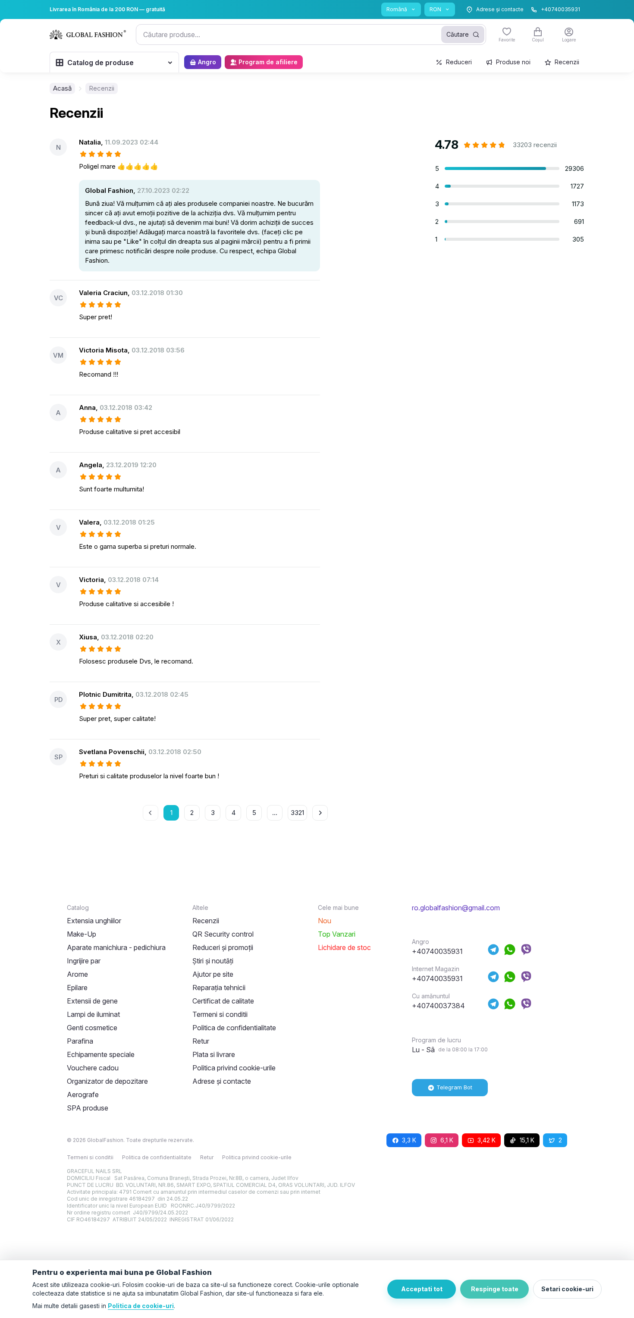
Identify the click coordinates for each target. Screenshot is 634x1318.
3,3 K (409, 1140)
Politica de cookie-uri (141, 1305)
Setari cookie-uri (567, 1289)
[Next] (320, 813)
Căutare (457, 34)
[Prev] (150, 813)
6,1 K (446, 1140)
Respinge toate (494, 1289)
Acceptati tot (422, 1289)
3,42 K (486, 1140)
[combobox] (311, 34)
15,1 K (527, 1140)
